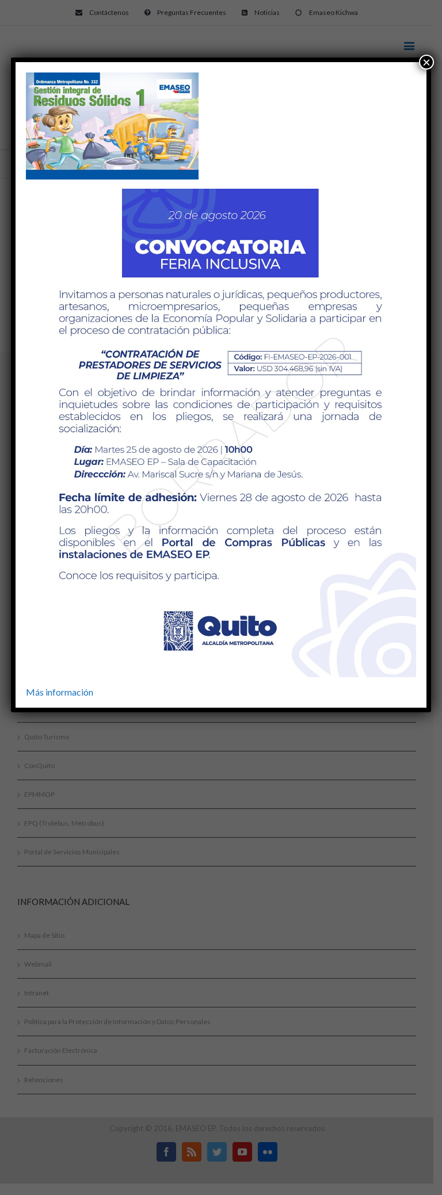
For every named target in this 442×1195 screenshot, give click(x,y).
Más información (59, 691)
